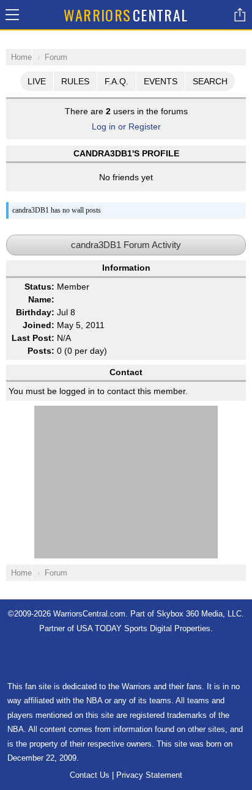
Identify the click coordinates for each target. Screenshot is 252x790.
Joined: (38, 325)
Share (240, 14)
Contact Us (89, 775)
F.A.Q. (116, 81)
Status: (39, 286)
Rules (75, 81)
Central (126, 15)
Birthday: (35, 312)
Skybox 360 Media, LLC (199, 613)
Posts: (41, 351)
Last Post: (33, 338)
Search (210, 81)
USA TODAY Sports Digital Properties (143, 628)
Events (160, 81)
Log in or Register (126, 126)
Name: (41, 299)
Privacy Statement (149, 775)
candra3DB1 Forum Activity (126, 245)
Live (37, 81)
